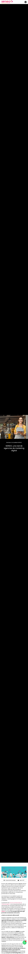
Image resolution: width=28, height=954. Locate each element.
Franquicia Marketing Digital (10, 880)
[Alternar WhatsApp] (24, 942)
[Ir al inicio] (7, 2)
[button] (26, 2)
